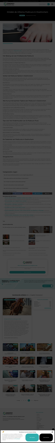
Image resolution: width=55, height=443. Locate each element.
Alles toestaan (32, 437)
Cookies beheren (46, 437)
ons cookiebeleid (17, 438)
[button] (52, 432)
